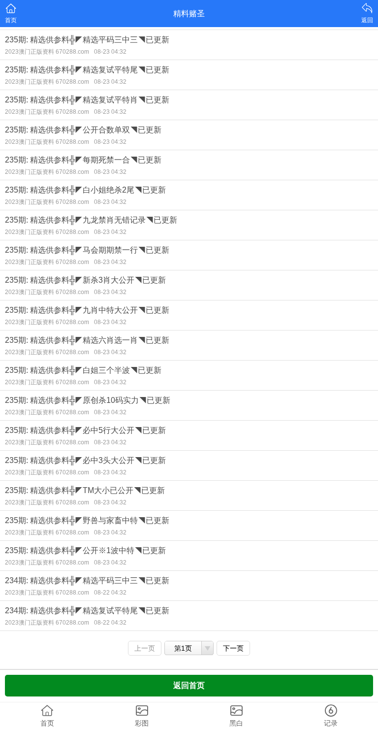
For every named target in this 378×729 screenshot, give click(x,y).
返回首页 (189, 685)
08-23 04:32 (110, 51)
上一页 (144, 648)
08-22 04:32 (110, 592)
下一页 (233, 648)
